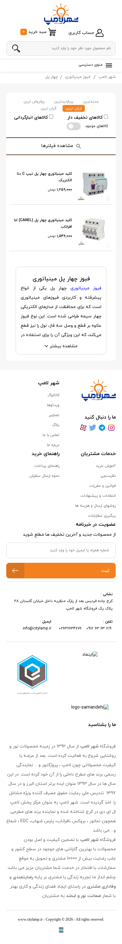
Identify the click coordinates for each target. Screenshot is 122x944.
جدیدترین (91, 101)
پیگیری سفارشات (102, 515)
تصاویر (54, 415)
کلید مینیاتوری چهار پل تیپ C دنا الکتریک (44, 177)
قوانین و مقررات (102, 485)
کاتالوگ (53, 395)
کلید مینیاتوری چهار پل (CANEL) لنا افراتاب (43, 224)
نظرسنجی (108, 475)
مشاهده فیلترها (57, 146)
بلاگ (55, 425)
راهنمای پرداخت (46, 465)
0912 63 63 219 (99, 628)
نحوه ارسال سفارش (44, 475)
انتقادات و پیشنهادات (98, 495)
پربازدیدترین (64, 101)
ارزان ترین (74, 108)
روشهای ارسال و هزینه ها (95, 505)
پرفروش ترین (34, 101)
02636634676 (70, 628)
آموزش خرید (106, 465)
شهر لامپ (107, 77)
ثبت (105, 571)
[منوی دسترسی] (108, 65)
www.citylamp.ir (30, 919)
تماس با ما (51, 435)
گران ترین (48, 108)
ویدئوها (53, 405)
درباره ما (53, 445)
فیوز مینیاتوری (77, 77)
